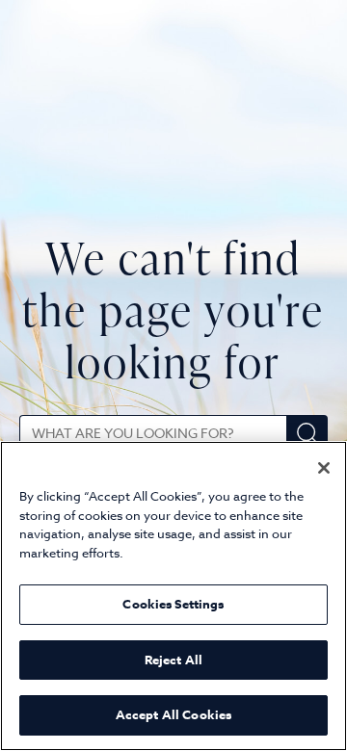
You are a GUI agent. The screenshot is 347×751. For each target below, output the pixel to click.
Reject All (173, 659)
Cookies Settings (173, 603)
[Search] (307, 433)
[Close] (324, 468)
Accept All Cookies (173, 714)
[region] (173, 596)
